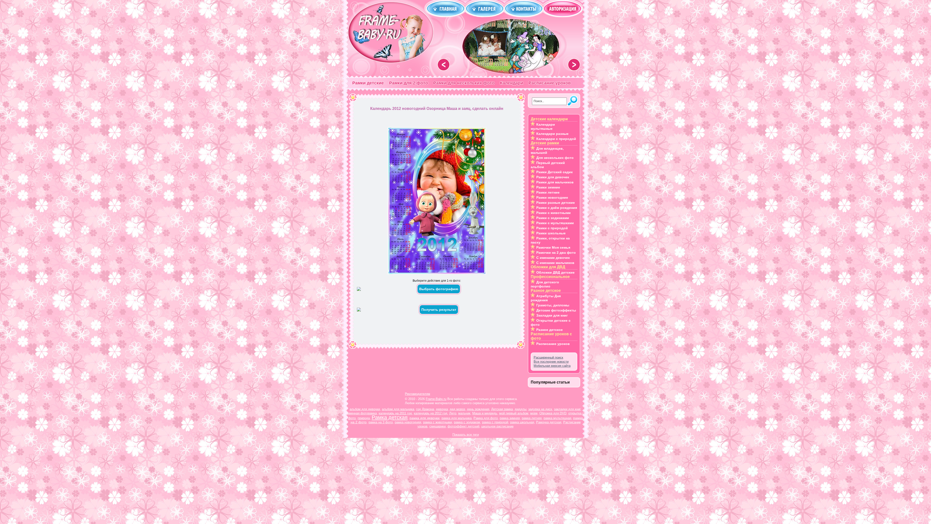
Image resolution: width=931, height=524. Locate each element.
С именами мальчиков (555, 263)
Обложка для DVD (552, 413)
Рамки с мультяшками (555, 223)
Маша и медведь (484, 413)
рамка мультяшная (557, 418)
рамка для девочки (424, 418)
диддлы (520, 409)
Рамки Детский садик (554, 172)
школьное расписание (497, 426)
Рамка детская (390, 417)
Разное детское (549, 330)
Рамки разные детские (555, 203)
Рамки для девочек (552, 177)
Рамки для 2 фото (408, 83)
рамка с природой (495, 422)
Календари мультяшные (543, 127)
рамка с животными (437, 422)
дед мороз (457, 409)
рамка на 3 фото (381, 422)
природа (364, 418)
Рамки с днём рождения (556, 208)
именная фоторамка (362, 413)
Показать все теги (465, 434)
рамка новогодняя (408, 422)
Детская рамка (502, 409)
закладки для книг (567, 409)
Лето (452, 413)
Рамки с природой (552, 228)
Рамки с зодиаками (552, 218)
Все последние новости (551, 361)
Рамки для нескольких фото (464, 83)
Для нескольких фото (555, 158)
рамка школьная (522, 422)
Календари (511, 83)
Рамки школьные (551, 233)
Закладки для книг (552, 315)
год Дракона (425, 409)
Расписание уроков (550, 83)
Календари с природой (556, 139)
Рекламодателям (417, 394)
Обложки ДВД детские (555, 272)
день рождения (478, 409)
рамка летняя (532, 418)
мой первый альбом (513, 413)
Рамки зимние (548, 187)
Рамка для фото (486, 418)
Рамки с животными (553, 213)
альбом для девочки (365, 409)
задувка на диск (540, 409)
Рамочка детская (548, 422)
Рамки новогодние (552, 197)
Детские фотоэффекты (556, 310)
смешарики (437, 426)
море (534, 413)
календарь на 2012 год (430, 413)
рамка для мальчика (456, 418)
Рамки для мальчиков (555, 182)
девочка (442, 409)
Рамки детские (368, 83)
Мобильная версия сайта (552, 366)
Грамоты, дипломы (552, 305)
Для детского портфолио (545, 284)
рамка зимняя (510, 418)
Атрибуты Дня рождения (546, 298)
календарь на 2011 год (395, 413)
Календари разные (552, 134)
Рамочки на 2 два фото (556, 252)
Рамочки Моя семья (553, 247)
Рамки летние (548, 192)
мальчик (464, 413)
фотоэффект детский (463, 426)
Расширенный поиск (548, 357)
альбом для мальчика (398, 409)
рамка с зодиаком (467, 422)
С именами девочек (553, 258)
